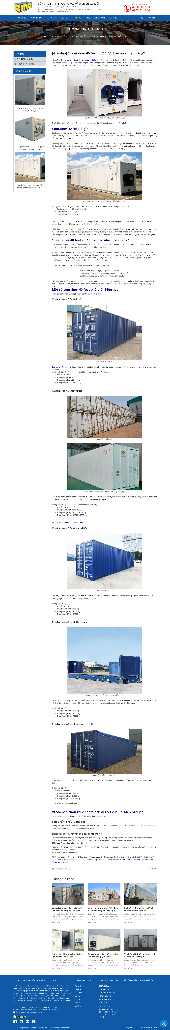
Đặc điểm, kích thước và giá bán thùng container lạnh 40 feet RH (30, 148)
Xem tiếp (55, 922)
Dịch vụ (64, 17)
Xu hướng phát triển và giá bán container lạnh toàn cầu (139, 909)
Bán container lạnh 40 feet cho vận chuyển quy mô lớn (103, 955)
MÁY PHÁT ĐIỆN (105, 1006)
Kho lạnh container (69, 803)
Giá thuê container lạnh (61, 837)
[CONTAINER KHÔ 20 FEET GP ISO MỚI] (30, 167)
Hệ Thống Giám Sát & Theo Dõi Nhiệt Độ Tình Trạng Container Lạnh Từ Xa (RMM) (109, 1013)
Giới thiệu (36, 17)
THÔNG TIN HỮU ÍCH (69, 36)
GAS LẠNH (103, 1003)
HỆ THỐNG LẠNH (105, 996)
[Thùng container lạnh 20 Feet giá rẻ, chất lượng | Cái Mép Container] (30, 90)
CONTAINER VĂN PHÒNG (108, 993)
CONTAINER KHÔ (105, 989)
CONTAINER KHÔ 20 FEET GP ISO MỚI (30, 186)
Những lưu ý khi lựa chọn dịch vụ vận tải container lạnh (67, 955)
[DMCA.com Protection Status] (19, 1017)
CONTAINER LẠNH (105, 986)
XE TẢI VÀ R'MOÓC (106, 999)
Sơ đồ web (79, 1006)
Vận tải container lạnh (70, 852)
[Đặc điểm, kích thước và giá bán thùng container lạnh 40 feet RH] (30, 129)
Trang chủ (20, 17)
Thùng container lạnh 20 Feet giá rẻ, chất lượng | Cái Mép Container (30, 109)
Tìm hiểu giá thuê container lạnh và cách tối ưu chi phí (140, 955)
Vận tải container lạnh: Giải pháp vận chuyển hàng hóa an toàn (67, 909)
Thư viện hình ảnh (95, 17)
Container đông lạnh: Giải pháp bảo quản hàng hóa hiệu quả (103, 909)
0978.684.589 (141, 7)
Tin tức (77, 17)
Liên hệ (113, 17)
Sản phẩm (51, 17)
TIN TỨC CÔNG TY (25, 59)
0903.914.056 (141, 10)
